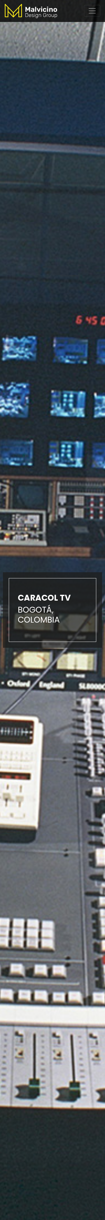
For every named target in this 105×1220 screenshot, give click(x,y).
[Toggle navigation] (92, 11)
